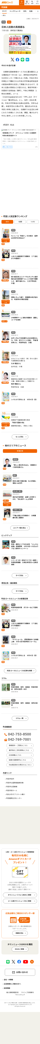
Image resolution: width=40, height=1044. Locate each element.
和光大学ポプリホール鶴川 (15, 794)
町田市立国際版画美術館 (14, 783)
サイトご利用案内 (27, 992)
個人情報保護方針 (12, 992)
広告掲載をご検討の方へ (12, 984)
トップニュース (15, 11)
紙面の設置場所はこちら (17, 760)
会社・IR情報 (8, 980)
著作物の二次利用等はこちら (19, 750)
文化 (24, 11)
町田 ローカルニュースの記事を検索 (19, 671)
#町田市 (6, 125)
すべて (4, 11)
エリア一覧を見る (19, 528)
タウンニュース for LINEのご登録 (19, 895)
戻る (4, 15)
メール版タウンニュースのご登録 (19, 901)
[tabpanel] (20, 44)
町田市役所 (10, 779)
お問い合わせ (22, 972)
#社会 (12, 125)
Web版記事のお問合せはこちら (20, 765)
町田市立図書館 (11, 787)
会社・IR (27, 3)
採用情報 (7, 988)
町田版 (4, 7)
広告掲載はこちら (15, 755)
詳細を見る (19, 933)
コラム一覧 (19, 718)
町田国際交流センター (14, 798)
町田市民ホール (11, 790)
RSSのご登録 (19, 949)
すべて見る (19, 575)
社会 (30, 11)
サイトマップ (20, 995)
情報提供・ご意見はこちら (18, 745)
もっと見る (19, 437)
